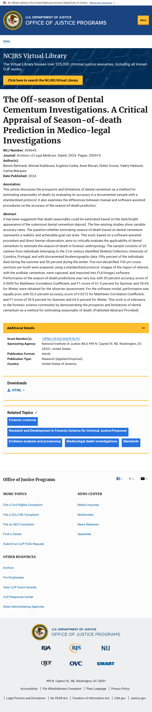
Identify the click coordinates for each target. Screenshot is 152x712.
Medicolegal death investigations (91, 441)
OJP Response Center (18, 597)
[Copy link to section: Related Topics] (35, 412)
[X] (132, 481)
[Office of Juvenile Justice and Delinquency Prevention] (46, 666)
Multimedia (85, 514)
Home (6, 41)
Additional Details (21, 328)
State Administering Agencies (23, 606)
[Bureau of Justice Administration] (46, 651)
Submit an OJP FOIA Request (23, 544)
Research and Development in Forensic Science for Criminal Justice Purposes (68, 431)
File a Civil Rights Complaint (22, 505)
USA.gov (120, 698)
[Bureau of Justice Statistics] (75, 653)
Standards (131, 441)
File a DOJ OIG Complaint (21, 514)
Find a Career (12, 534)
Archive (8, 568)
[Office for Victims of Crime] (76, 666)
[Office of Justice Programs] (13, 20)
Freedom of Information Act (91, 698)
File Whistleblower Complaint (62, 689)
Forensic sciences (22, 420)
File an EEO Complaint (18, 524)
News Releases (88, 524)
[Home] (66, 20)
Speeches (84, 534)
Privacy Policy (120, 689)
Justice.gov (138, 698)
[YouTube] (144, 481)
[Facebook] (121, 481)
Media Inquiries (88, 505)
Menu (143, 20)
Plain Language (96, 689)
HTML (17, 390)
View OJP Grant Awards (19, 587)
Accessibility (29, 689)
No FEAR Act (59, 698)
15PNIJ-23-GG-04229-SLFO (61, 339)
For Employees (13, 577)
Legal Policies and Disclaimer (26, 698)
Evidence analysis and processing (35, 441)
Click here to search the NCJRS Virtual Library (43, 80)
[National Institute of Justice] (106, 651)
